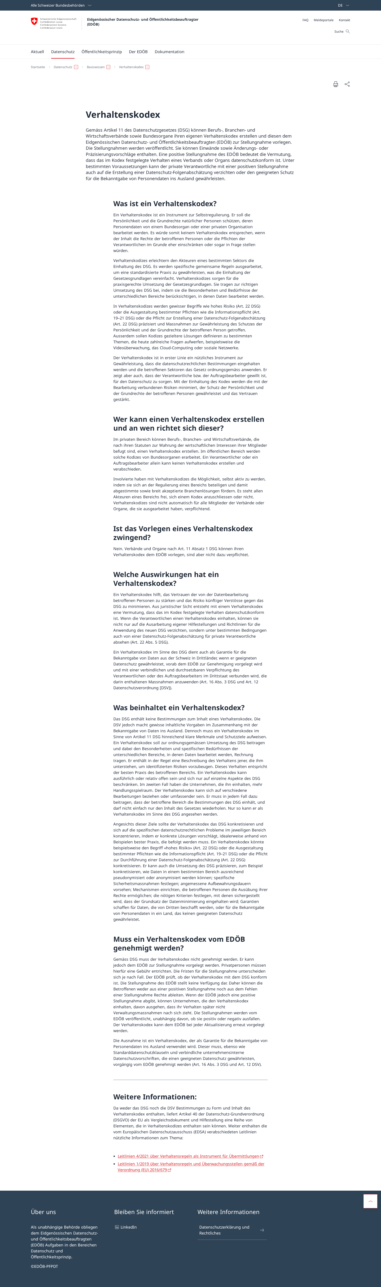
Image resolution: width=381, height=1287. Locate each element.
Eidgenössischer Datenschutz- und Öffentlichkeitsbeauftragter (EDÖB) (144, 22)
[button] (37, 52)
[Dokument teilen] (347, 84)
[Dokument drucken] (335, 84)
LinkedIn (129, 1227)
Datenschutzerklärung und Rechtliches (224, 1230)
